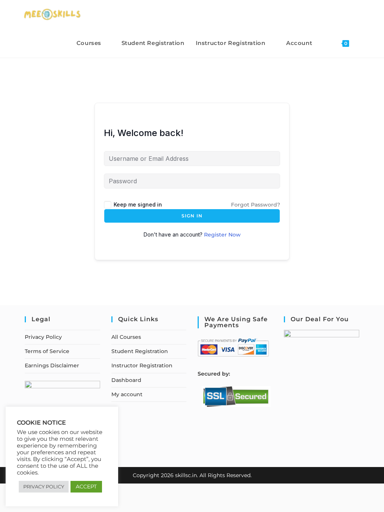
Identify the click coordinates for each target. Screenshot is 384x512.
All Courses (126, 337)
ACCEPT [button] (86, 486)
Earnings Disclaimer (52, 365)
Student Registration (139, 351)
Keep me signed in (138, 204)
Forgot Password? (255, 204)
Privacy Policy (43, 337)
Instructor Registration (141, 365)
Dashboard (126, 380)
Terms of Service (47, 351)
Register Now (222, 234)
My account (126, 394)
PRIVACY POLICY (43, 487)
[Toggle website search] (362, 43)
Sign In (192, 216)
